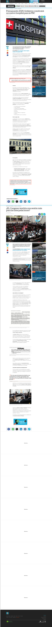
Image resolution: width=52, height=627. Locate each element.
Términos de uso (44, 618)
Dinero (22, 3)
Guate (19, 3)
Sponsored (17, 617)
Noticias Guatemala (10, 8)
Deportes (26, 3)
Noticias (16, 3)
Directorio (45, 619)
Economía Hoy (11, 3)
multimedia (41, 3)
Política (19, 8)
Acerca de (45, 616)
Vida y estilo (33, 3)
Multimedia (14, 617)
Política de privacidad (43, 617)
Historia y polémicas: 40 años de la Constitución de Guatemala (38, 93)
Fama (29, 3)
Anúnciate (45, 615)
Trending (37, 3)
